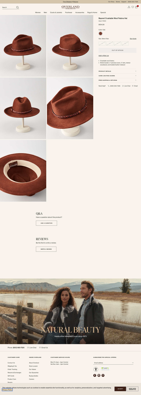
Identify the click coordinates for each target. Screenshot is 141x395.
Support (123, 2)
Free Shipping (67, 2)
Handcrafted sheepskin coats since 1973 (70, 336)
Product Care (12, 379)
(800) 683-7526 (133, 2)
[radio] (100, 33)
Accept (120, 389)
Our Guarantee (33, 372)
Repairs (10, 382)
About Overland (34, 363)
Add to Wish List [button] (104, 56)
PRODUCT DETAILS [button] (105, 71)
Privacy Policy (7, 390)
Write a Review (46, 249)
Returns (75, 2)
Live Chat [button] (127, 86)
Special (103, 12)
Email (136, 86)
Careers (31, 379)
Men (45, 12)
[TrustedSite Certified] (105, 368)
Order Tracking (12, 369)
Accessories (79, 12)
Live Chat (33, 348)
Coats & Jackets (56, 12)
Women (38, 12)
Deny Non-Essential (132, 389)
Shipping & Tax (12, 366)
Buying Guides (33, 376)
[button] (129, 7)
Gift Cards (11, 376)
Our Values (32, 369)
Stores (118, 2)
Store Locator (33, 366)
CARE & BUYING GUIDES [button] (107, 75)
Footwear (68, 12)
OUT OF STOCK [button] (117, 50)
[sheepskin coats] (70, 311)
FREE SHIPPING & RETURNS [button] (108, 80)
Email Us (45, 348)
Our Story (111, 2)
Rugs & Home (92, 12)
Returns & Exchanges (14, 372)
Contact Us (11, 363)
